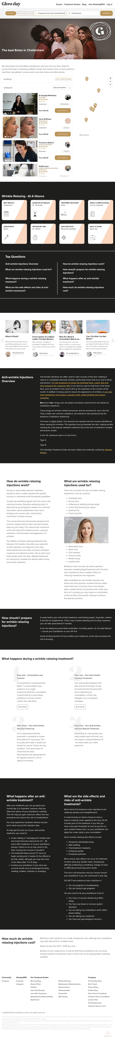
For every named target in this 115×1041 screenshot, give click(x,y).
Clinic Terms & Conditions (97, 993)
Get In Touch (92, 984)
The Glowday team (95, 1003)
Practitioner (22, 13)
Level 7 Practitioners (63, 79)
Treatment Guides (72, 4)
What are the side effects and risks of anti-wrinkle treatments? (27, 289)
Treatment (10, 13)
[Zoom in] (110, 78)
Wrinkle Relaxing (64, 981)
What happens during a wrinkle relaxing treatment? (25, 280)
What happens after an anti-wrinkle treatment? (81, 280)
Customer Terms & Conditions (99, 997)
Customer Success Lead (96, 1006)
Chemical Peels (64, 987)
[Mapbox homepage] (84, 135)
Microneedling (36, 981)
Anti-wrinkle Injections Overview (21, 264)
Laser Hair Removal (38, 990)
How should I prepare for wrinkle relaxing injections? (84, 271)
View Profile (63, 110)
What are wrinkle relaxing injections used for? (28, 269)
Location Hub (93, 1000)
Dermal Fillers (36, 984)
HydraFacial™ (35, 1000)
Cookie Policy (93, 990)
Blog (84, 4)
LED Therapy (62, 997)
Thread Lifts (62, 993)
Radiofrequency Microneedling (42, 997)
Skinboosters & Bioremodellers (69, 984)
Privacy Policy (93, 987)
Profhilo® (34, 987)
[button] (20, 104)
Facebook (19, 981)
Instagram (5, 981)
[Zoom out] (110, 81)
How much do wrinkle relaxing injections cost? (83, 289)
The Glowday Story (95, 981)
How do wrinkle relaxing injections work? (83, 264)
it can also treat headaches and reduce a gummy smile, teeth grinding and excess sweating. (76, 395)
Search (59, 4)
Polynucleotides (64, 990)
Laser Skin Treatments (39, 993)
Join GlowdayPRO (96, 4)
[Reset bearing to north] (110, 84)
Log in (109, 4)
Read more (22, 707)
